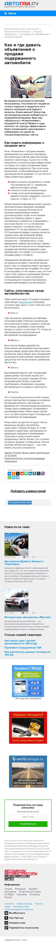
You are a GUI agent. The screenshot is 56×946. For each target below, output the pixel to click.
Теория (8, 888)
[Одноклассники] (13, 473)
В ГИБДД (9, 894)
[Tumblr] (34, 473)
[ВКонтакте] (9, 473)
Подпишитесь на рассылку (24, 927)
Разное (8, 897)
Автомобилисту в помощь (17, 31)
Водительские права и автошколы (21, 29)
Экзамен (33, 888)
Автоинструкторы (20, 873)
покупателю (25, 302)
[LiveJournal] (38, 473)
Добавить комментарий (28, 491)
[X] (18, 473)
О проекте (9, 904)
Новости (39, 904)
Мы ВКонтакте (17, 913)
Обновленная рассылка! (28, 812)
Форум (7, 906)
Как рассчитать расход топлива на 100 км (27, 653)
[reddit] (22, 473)
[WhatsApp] (9, 477)
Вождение (20, 888)
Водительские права (30, 891)
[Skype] (13, 477)
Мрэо (9, 879)
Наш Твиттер (16, 918)
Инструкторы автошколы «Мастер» (27, 617)
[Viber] (43, 473)
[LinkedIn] (30, 473)
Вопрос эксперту (24, 904)
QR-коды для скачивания (28, 698)
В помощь (35, 894)
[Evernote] (26, 473)
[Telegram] (18, 477)
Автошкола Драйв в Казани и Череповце (23, 563)
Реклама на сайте (21, 906)
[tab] (20, 503)
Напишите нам (17, 922)
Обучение (22, 894)
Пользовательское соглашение (18, 909)
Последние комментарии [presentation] (20, 502)
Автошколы (15, 871)
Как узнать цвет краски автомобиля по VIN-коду (20, 642)
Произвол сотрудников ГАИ (22, 647)
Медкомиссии (17, 876)
